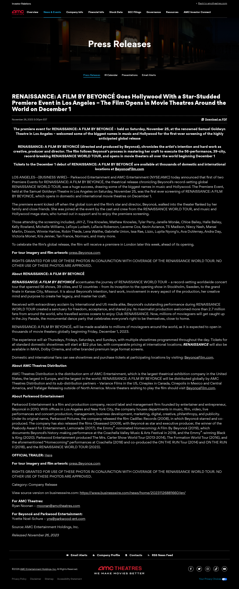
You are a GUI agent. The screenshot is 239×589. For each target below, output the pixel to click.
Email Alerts (149, 74)
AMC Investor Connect (197, 11)
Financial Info (96, 11)
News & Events (52, 11)
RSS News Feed (160, 555)
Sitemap (49, 579)
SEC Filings (134, 11)
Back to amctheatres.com (212, 3)
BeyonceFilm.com (198, 357)
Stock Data (116, 11)
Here (48, 455)
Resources (172, 11)
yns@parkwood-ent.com (66, 519)
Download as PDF (216, 119)
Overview (32, 11)
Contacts (133, 555)
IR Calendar (111, 74)
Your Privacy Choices (210, 579)
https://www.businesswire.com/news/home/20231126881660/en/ (133, 493)
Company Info (74, 11)
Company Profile (106, 555)
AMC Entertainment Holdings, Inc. (38, 569)
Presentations (130, 74)
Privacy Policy (19, 579)
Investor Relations (21, 3)
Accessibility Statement (69, 579)
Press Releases (91, 74)
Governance (153, 11)
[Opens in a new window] (191, 568)
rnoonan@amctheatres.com (58, 506)
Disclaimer (35, 579)
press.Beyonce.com (84, 253)
